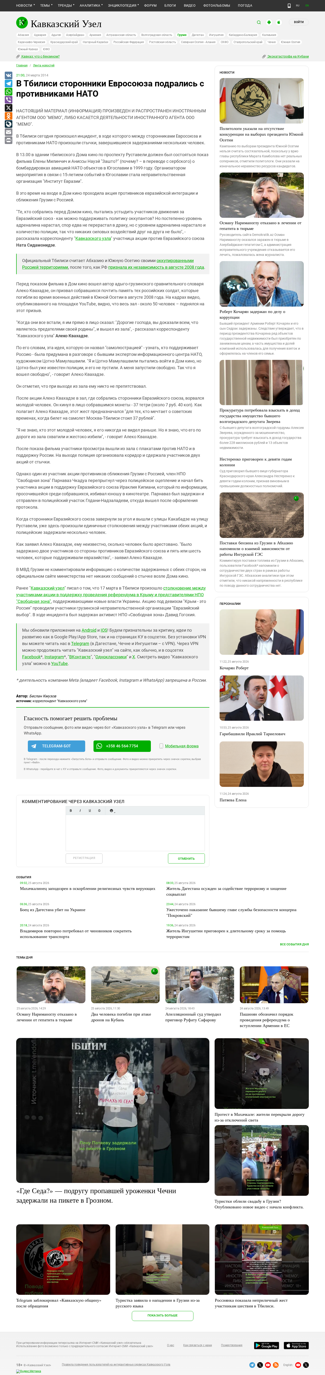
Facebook (31, 656)
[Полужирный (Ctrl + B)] (70, 810)
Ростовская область (162, 42)
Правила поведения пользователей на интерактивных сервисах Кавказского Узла (116, 1364)
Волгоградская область (156, 35)
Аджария (40, 35)
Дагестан (198, 35)
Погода (245, 5)
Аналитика (90, 5)
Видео (190, 5)
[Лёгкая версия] (289, 6)
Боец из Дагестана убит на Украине (52, 909)
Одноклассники (111, 656)
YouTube (59, 663)
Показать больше (163, 1315)
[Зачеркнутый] (99, 810)
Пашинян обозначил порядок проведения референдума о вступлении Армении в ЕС (266, 1019)
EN (307, 5)
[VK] (8, 76)
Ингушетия (216, 35)
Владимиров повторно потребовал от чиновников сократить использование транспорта (76, 933)
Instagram (54, 656)
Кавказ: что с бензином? (40, 56)
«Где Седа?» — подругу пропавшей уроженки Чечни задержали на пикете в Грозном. (96, 1195)
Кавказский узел (47, 588)
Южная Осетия (290, 42)
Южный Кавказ (28, 49)
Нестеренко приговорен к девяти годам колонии (256, 461)
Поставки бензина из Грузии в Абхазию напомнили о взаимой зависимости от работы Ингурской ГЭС (256, 548)
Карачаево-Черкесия (31, 42)
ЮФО (46, 49)
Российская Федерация (128, 42)
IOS (104, 630)
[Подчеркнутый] (89, 810)
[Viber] (8, 100)
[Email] (8, 132)
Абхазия (23, 35)
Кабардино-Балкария (243, 35)
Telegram (80, 643)
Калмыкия (269, 35)
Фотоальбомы (216, 5)
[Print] (8, 140)
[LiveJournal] (8, 124)
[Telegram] (8, 84)
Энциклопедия (122, 5)
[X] (8, 108)
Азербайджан (75, 35)
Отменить (186, 858)
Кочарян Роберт (234, 667)
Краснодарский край (64, 42)
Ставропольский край (248, 42)
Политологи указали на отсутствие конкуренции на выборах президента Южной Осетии (261, 134)
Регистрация (84, 858)
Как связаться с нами (197, 1345)
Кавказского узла (93, 238)
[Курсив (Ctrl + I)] (80, 810)
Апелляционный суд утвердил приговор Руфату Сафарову (193, 1017)
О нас (170, 1345)
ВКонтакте (80, 656)
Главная (22, 65)
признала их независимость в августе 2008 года (156, 267)
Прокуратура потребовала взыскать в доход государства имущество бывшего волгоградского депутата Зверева (260, 415)
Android (89, 630)
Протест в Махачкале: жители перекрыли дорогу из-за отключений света (260, 1117)
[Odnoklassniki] (8, 116)
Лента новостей (43, 65)
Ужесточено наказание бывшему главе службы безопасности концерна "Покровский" (231, 912)
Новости (24, 5)
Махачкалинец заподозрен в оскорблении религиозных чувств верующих (87, 888)
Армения (95, 35)
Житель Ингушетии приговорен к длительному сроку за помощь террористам (226, 933)
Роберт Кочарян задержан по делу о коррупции (252, 314)
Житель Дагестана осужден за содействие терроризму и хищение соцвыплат (226, 891)
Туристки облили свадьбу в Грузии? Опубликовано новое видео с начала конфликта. (259, 1204)
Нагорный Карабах (95, 42)
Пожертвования (231, 1345)
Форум (150, 5)
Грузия (182, 35)
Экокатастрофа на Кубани (288, 56)
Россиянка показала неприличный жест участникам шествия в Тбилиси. (251, 1303)
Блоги (170, 5)
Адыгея (56, 35)
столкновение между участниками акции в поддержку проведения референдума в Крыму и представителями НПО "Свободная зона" (111, 595)
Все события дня (294, 944)
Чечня (272, 42)
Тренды (65, 5)
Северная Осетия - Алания (198, 42)
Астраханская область (121, 35)
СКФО (224, 42)
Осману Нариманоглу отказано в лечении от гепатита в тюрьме (260, 225)
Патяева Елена (233, 800)
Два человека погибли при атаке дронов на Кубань (121, 1017)
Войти (299, 22)
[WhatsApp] (8, 92)
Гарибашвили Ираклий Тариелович (252, 733)
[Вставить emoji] (111, 810)
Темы (45, 5)
